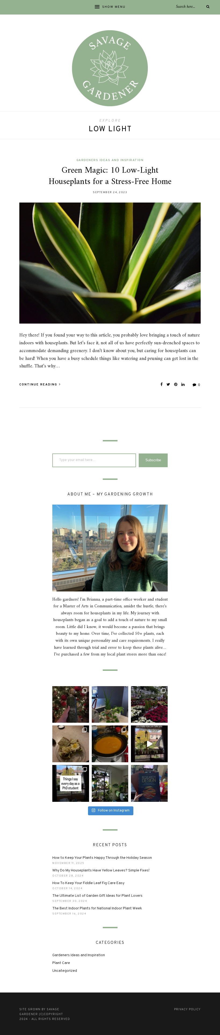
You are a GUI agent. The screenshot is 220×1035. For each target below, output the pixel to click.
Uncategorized (64, 971)
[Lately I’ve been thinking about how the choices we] (149, 743)
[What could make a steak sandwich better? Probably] (70, 743)
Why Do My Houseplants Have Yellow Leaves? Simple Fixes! (100, 870)
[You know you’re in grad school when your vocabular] (70, 783)
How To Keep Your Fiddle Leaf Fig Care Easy (88, 883)
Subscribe (153, 460)
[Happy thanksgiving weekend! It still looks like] (110, 783)
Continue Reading (38, 385)
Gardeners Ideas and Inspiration (110, 160)
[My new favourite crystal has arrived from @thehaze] (70, 704)
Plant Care (61, 963)
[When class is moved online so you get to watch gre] (149, 783)
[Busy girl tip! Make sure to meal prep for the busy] (110, 743)
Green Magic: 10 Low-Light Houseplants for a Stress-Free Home (110, 176)
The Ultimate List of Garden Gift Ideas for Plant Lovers (97, 896)
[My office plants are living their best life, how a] (110, 704)
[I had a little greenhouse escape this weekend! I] (149, 704)
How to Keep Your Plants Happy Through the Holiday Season (102, 858)
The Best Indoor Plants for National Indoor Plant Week (97, 908)
